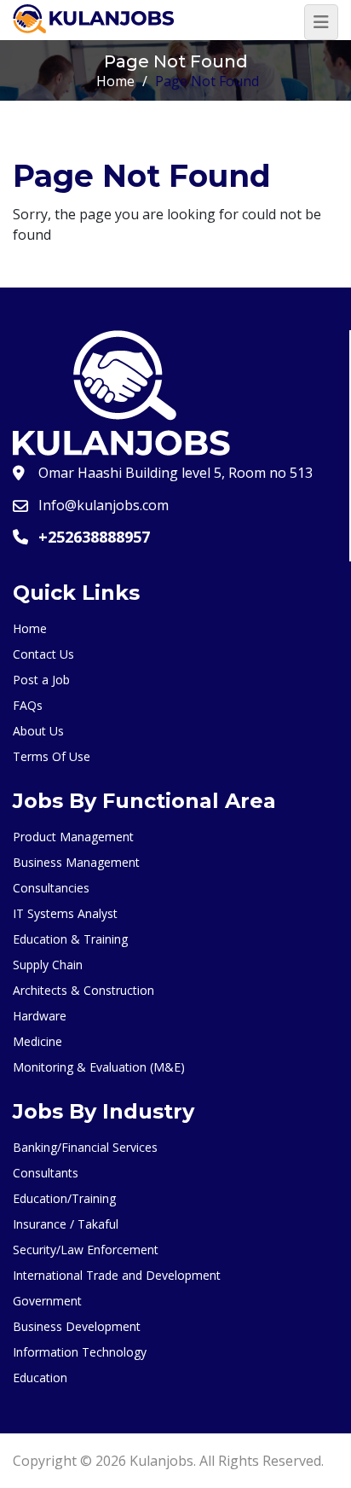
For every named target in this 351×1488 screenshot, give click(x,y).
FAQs (28, 705)
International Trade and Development (117, 1275)
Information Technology (80, 1352)
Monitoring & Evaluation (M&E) (99, 1067)
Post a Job (41, 679)
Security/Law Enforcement (85, 1249)
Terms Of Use (51, 756)
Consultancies (51, 888)
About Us (38, 731)
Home (115, 81)
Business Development (77, 1326)
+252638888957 (94, 536)
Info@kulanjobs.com (103, 505)
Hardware (39, 1016)
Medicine (37, 1041)
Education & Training (70, 939)
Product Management (73, 836)
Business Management (76, 862)
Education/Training (64, 1198)
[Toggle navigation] (321, 22)
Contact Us (43, 654)
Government (47, 1301)
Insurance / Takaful (65, 1224)
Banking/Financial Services (85, 1147)
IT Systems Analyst (65, 913)
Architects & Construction (83, 990)
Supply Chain (48, 964)
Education (40, 1377)
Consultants (45, 1173)
